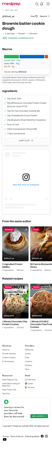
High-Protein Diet (9, 389)
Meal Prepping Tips (9, 379)
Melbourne (29, 350)
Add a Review (38, 416)
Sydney (28, 353)
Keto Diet (6, 393)
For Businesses (8, 361)
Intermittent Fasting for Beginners (11, 384)
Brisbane (28, 365)
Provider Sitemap (9, 353)
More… (27, 369)
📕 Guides (29, 383)
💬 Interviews (30, 379)
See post (44, 16)
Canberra (28, 361)
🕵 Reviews (30, 387)
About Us (5, 350)
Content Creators (9, 357)
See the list (11, 10)
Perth (27, 357)
